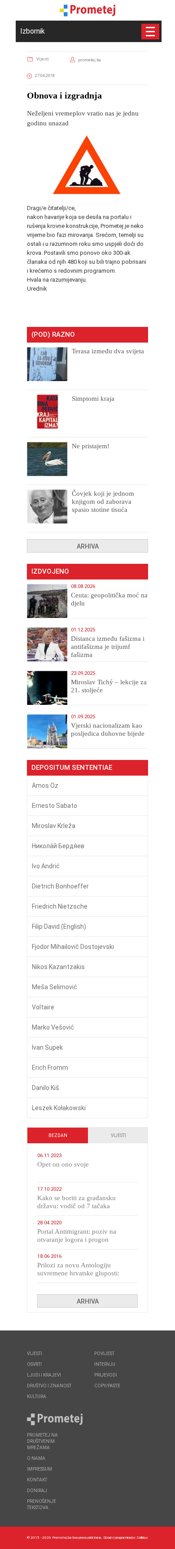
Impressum (39, 1469)
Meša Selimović (54, 987)
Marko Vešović (53, 1027)
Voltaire (43, 1007)
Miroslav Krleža (53, 825)
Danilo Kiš (45, 1087)
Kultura (36, 1396)
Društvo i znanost (49, 1385)
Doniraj (37, 1490)
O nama (36, 1458)
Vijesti (42, 59)
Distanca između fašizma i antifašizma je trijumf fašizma (107, 646)
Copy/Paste (107, 1385)
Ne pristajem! (90, 446)
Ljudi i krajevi (44, 1375)
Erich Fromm (50, 1067)
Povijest (104, 1353)
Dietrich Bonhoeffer (60, 886)
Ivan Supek (47, 1047)
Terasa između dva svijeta (108, 351)
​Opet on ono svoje (63, 1164)
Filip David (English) (59, 926)
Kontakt (37, 1479)
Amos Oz (45, 785)
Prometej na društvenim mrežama (42, 1441)
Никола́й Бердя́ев (58, 846)
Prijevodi (105, 1375)
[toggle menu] (150, 31)
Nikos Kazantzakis (58, 966)
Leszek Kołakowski (59, 1107)
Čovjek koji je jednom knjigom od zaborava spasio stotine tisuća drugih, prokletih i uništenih (103, 509)
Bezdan (57, 1135)
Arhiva (88, 546)
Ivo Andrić (46, 866)
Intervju (104, 1364)
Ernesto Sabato (54, 805)
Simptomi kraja (93, 398)
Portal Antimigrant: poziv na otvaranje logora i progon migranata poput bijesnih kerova (82, 1239)
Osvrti (34, 1364)
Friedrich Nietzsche (60, 906)
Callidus (142, 1538)
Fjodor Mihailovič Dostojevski (73, 946)
